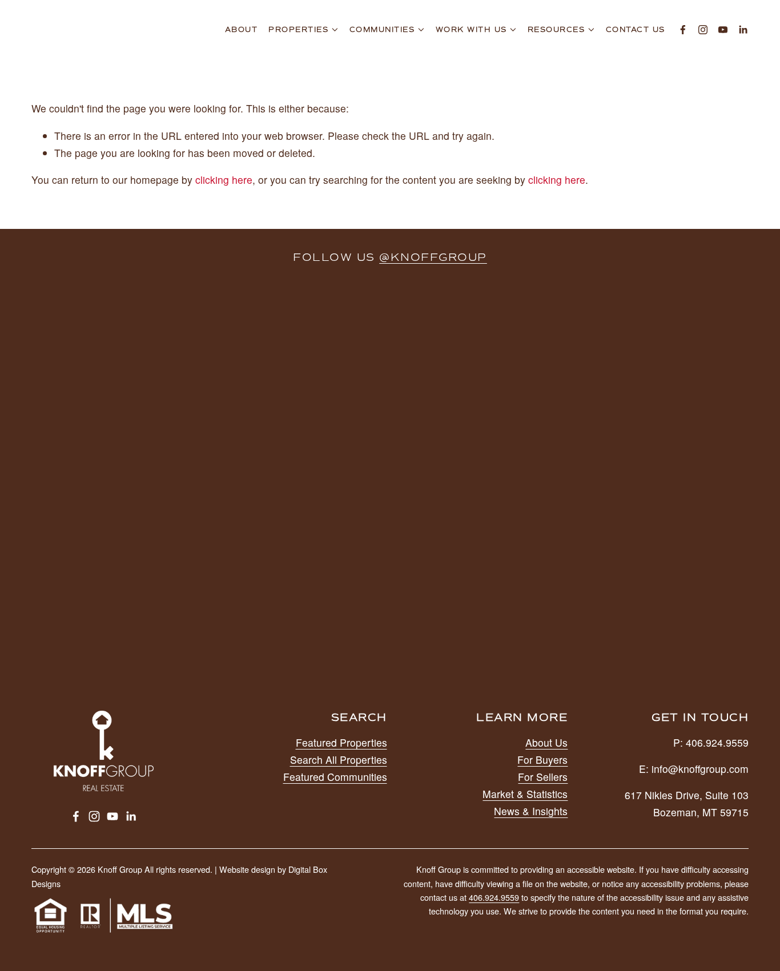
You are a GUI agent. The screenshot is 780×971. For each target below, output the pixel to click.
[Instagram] (703, 29)
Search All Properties (338, 759)
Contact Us (635, 29)
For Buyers (542, 759)
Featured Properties (341, 742)
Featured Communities (335, 776)
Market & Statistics (525, 794)
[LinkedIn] (743, 29)
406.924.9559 (494, 897)
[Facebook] (683, 29)
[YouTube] (723, 29)
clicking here (223, 179)
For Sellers (543, 776)
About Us (546, 742)
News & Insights (531, 811)
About (241, 29)
